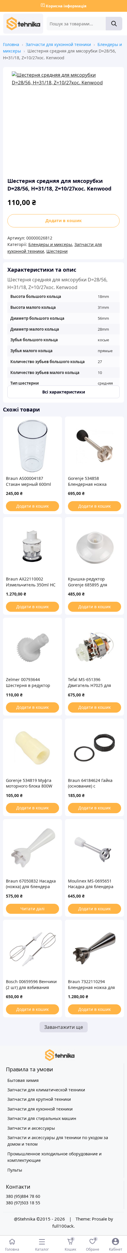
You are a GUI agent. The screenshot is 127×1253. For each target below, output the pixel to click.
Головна (11, 44)
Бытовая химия (23, 1080)
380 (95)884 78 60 (23, 1196)
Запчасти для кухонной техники (58, 44)
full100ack (63, 1226)
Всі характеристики (63, 392)
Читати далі (32, 908)
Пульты (14, 1170)
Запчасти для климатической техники (46, 1090)
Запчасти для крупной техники (39, 1099)
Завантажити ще (63, 1027)
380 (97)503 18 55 (23, 1203)
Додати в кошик (63, 220)
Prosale (99, 1219)
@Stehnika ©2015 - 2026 (40, 1219)
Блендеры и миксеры (50, 244)
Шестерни (57, 251)
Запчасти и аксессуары (31, 1128)
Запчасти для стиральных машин (41, 1118)
